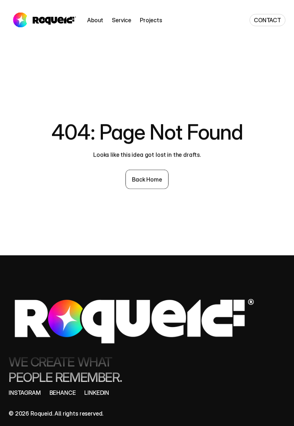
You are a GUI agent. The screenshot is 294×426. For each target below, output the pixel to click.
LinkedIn (96, 392)
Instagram (25, 392)
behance (62, 392)
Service (121, 20)
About (95, 20)
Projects (151, 20)
